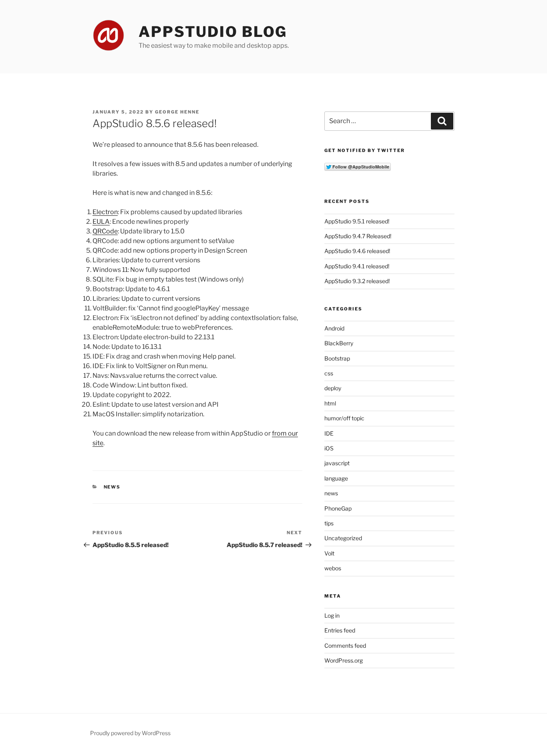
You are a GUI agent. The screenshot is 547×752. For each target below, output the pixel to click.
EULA (101, 221)
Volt (329, 553)
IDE (329, 433)
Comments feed (345, 645)
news (112, 487)
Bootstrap (337, 358)
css (328, 373)
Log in (332, 615)
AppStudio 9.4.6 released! (357, 250)
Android (334, 328)
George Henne (177, 112)
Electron (105, 212)
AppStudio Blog (213, 32)
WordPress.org (343, 660)
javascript (337, 463)
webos (332, 568)
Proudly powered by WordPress (130, 733)
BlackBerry (338, 343)
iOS (329, 448)
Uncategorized (343, 538)
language (336, 478)
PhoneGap (338, 508)
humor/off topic (344, 418)
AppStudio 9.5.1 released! (356, 221)
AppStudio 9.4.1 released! (356, 266)
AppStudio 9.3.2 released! (357, 281)
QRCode (105, 231)
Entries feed (339, 630)
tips (329, 523)
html (330, 403)
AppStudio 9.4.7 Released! (357, 236)
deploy (332, 388)
